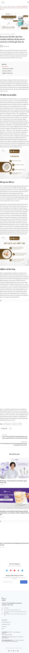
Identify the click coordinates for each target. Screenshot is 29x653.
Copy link (4, 428)
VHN (20, 424)
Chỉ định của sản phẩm (7, 68)
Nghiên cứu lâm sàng (7, 73)
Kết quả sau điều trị (7, 71)
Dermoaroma (7, 424)
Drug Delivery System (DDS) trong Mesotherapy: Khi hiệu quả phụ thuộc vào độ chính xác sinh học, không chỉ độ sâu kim (14, 513)
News (9, 34)
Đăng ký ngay (23, 581)
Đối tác (3, 628)
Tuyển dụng (4, 626)
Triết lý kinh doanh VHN (6, 622)
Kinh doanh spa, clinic (6, 624)
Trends (14, 424)
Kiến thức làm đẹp (3, 34)
